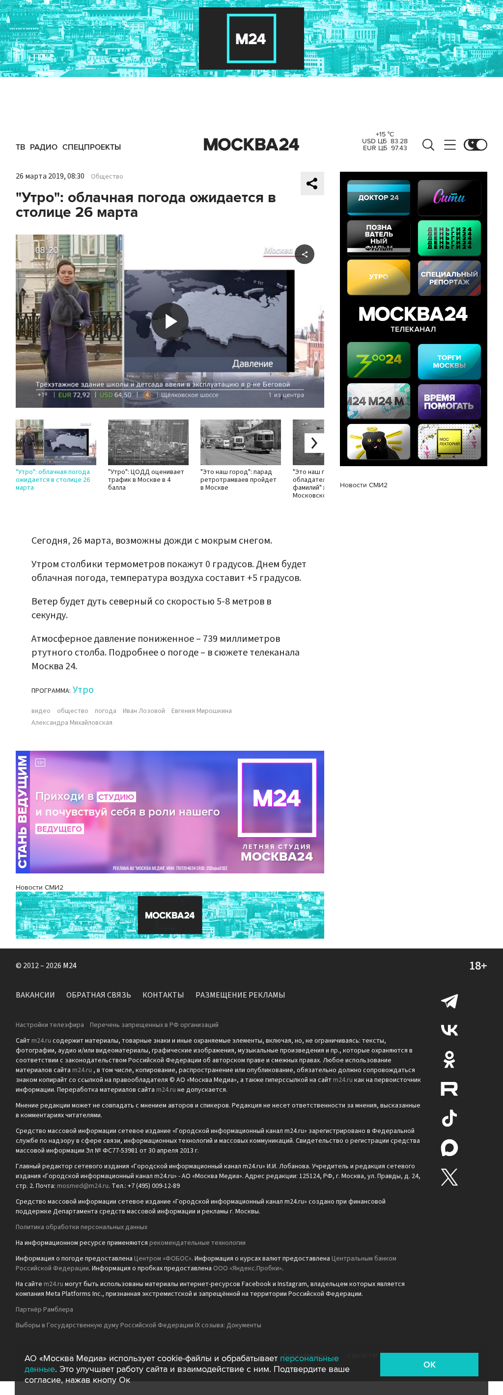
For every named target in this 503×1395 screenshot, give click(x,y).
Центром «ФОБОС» (163, 1258)
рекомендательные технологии (197, 1243)
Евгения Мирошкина (201, 711)
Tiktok (449, 1118)
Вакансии (35, 995)
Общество (107, 177)
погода (105, 711)
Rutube (449, 1089)
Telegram (449, 1000)
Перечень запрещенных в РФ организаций (154, 1025)
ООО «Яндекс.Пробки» (247, 1268)
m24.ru (41, 1041)
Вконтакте (449, 1030)
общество (72, 711)
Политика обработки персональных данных (81, 1227)
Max (449, 1148)
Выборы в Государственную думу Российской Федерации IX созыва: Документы (138, 1325)
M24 (70, 965)
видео (41, 711)
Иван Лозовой (144, 711)
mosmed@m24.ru (83, 1186)
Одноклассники (449, 1059)
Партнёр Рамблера (44, 1310)
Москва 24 (251, 144)
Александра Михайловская (71, 722)
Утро (83, 690)
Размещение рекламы (240, 995)
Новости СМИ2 (39, 887)
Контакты (163, 995)
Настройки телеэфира (50, 1025)
